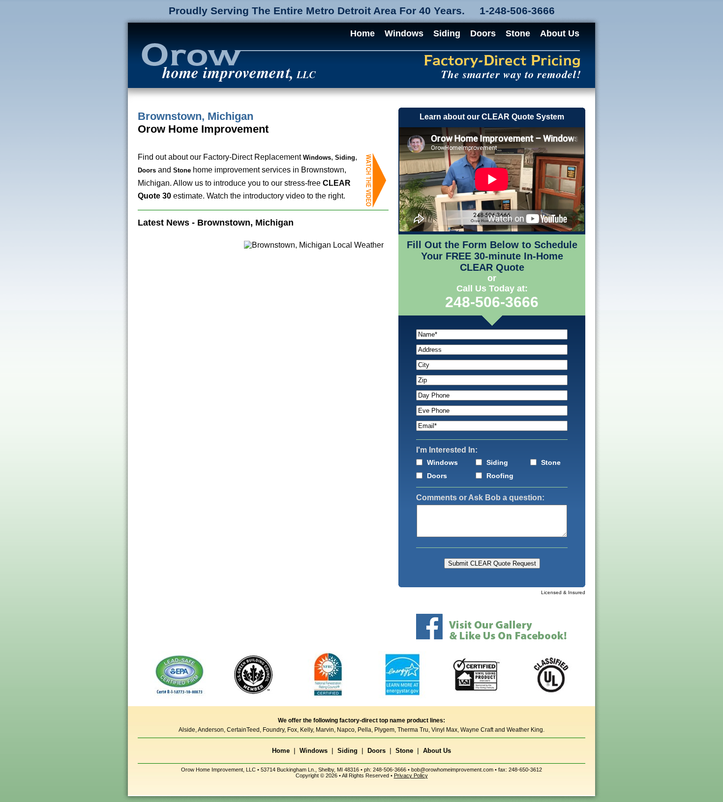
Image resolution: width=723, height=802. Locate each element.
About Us (559, 33)
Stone (518, 33)
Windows (404, 33)
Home (362, 33)
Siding (446, 33)
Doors (483, 33)
